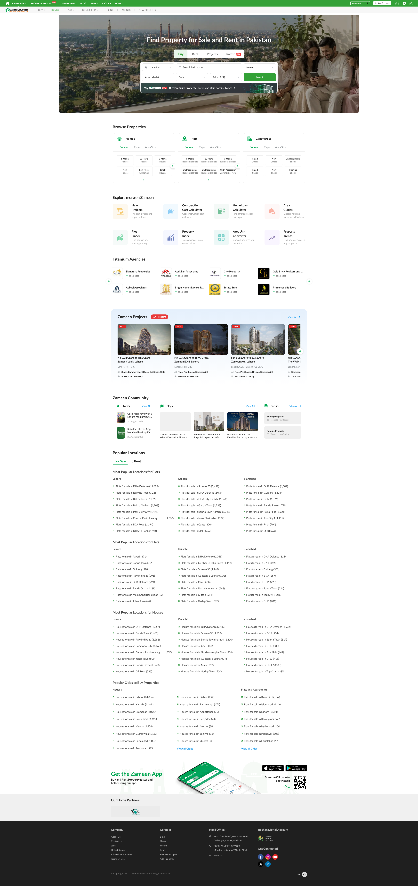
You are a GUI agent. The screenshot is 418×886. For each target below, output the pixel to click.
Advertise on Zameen (122, 854)
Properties (19, 3)
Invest (233, 54)
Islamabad (249, 478)
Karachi (183, 478)
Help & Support (119, 850)
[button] (158, 67)
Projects (212, 54)
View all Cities (185, 748)
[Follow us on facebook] (261, 859)
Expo (162, 850)
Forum (163, 845)
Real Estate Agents (169, 854)
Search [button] (260, 77)
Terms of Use (118, 858)
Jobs (113, 845)
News (163, 841)
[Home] (8, 3)
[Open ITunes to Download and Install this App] (273, 770)
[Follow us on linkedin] (268, 866)
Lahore (117, 478)
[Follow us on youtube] (276, 859)
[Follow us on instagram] (268, 859)
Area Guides (68, 3)
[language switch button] (396, 3)
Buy (181, 54)
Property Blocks (43, 3)
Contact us (116, 841)
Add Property (167, 858)
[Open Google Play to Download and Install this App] (296, 770)
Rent (195, 54)
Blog (83, 3)
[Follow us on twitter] (261, 866)
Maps (94, 3)
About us (116, 836)
